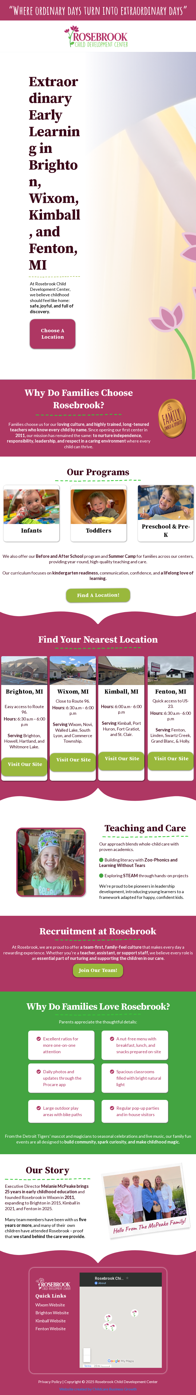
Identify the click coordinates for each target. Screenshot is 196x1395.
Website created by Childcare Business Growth (98, 1389)
